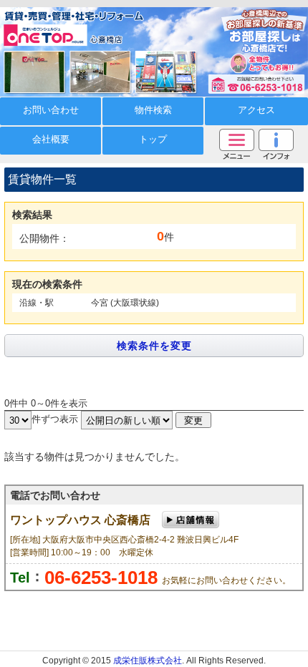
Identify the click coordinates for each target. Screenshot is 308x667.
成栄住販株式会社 (147, 661)
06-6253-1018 (101, 577)
